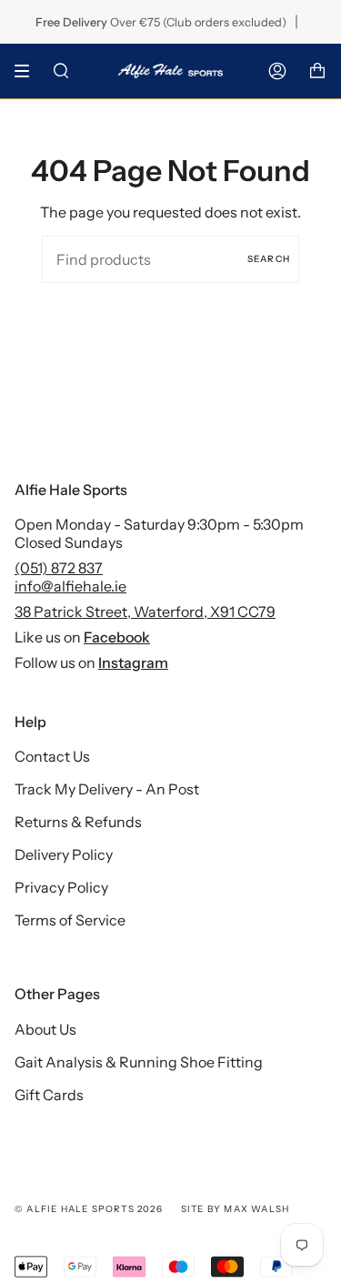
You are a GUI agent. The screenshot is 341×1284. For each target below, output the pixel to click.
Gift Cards (49, 1095)
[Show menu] (28, 71)
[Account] (277, 71)
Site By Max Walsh (235, 1209)
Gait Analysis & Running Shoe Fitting (139, 1062)
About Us (45, 1029)
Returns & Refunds (78, 822)
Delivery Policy (64, 854)
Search (268, 259)
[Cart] (317, 71)
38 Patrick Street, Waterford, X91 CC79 (145, 611)
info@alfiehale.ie (70, 586)
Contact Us (52, 756)
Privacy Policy (61, 887)
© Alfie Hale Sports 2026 (89, 1209)
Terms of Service (70, 920)
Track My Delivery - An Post (107, 789)
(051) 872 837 (59, 568)
